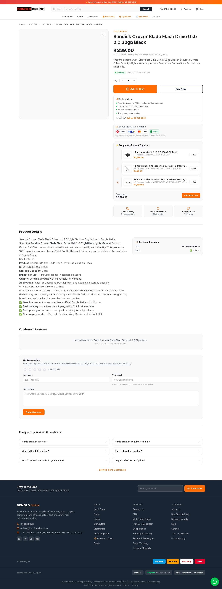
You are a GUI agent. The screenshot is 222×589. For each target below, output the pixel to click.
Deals (97, 543)
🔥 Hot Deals (108, 16)
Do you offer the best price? (130, 460)
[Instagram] (25, 538)
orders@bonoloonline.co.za (34, 528)
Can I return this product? (128, 451)
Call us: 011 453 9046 (136, 118)
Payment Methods (142, 548)
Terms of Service (180, 533)
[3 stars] (35, 369)
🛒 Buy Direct (142, 16)
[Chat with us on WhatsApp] (215, 581)
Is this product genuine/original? (132, 441)
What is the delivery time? (35, 451)
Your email (117, 375)
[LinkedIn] (37, 538)
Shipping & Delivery (142, 533)
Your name (28, 375)
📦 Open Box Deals (104, 538)
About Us (175, 509)
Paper (80, 16)
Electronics (120, 31)
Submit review (34, 412)
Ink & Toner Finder (142, 519)
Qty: (115, 80)
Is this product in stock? (34, 441)
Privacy (135, 585)
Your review (28, 389)
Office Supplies (101, 533)
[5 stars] (44, 369)
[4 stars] (39, 369)
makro (200, 561)
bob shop (186, 561)
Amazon (173, 561)
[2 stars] (30, 369)
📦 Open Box (125, 16)
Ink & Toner (67, 16)
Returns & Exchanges (143, 538)
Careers (175, 528)
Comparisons (139, 528)
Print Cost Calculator (143, 524)
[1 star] (25, 369)
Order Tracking (140, 543)
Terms (126, 585)
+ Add (193, 155)
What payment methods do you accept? (43, 460)
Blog (173, 524)
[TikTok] (31, 538)
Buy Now (180, 89)
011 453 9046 (130, 2)
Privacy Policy (178, 538)
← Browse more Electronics (111, 470)
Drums (97, 514)
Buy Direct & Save (180, 514)
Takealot (159, 561)
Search (145, 9)
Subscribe (196, 488)
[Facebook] (19, 538)
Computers (92, 16)
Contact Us (138, 509)
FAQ (135, 514)
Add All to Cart (191, 195)
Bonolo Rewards (179, 519)
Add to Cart (137, 89)
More (155, 16)
